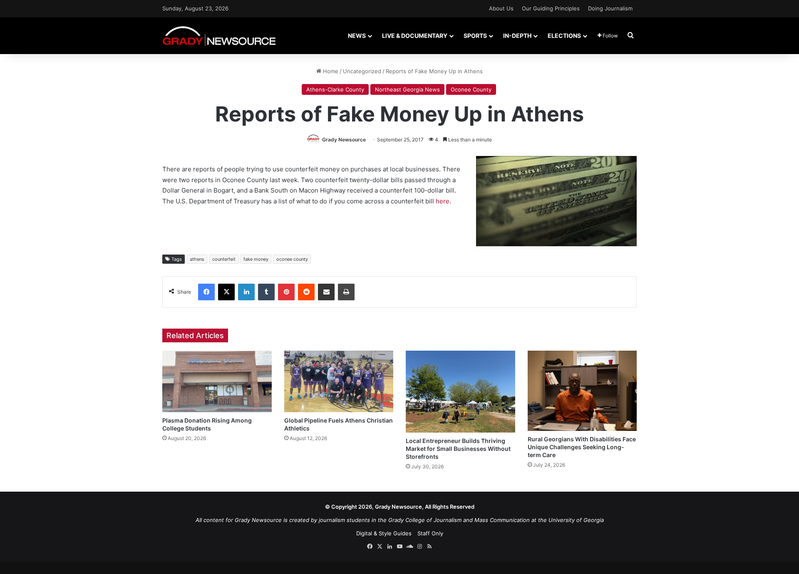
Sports (475, 35)
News (357, 35)
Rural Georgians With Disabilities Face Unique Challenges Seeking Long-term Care (582, 446)
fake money (255, 259)
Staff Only (430, 533)
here (442, 201)
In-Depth (517, 35)
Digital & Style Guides (384, 533)
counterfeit (224, 259)
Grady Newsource (344, 139)
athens (197, 259)
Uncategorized (362, 71)
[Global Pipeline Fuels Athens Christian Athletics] (339, 381)
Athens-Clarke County (335, 89)
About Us (501, 8)
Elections (564, 35)
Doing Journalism (610, 8)
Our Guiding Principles (551, 8)
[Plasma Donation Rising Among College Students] (217, 381)
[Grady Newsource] (219, 35)
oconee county (292, 259)
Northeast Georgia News (407, 89)
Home (329, 71)
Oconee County (471, 89)
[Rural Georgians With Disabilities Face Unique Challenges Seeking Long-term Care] (582, 391)
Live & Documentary (414, 35)
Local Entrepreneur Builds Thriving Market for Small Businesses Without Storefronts (458, 448)
